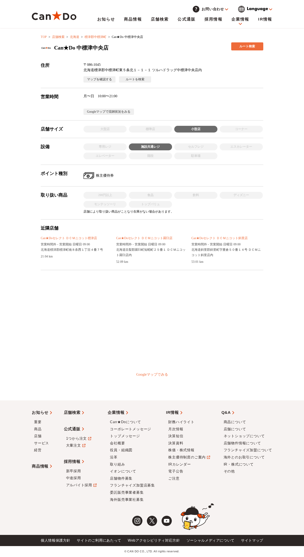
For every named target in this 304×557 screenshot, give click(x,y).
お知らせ (106, 19)
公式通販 (187, 19)
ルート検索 (247, 46)
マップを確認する (99, 79)
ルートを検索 (135, 79)
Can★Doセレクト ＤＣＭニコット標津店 (69, 238)
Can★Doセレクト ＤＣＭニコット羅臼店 (144, 238)
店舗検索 (160, 19)
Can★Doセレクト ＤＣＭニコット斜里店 (219, 238)
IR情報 (265, 19)
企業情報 (240, 19)
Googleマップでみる (152, 374)
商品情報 (133, 19)
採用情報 (214, 19)
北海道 (74, 37)
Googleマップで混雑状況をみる (108, 111)
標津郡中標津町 (95, 37)
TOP (44, 37)
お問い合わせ (213, 9)
